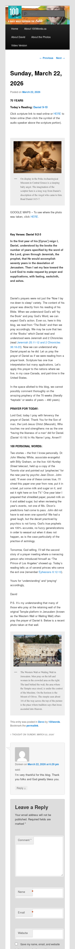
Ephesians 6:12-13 (50, 572)
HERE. (35, 217)
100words (54, 722)
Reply (21, 788)
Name (25, 891)
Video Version (19, 45)
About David (18, 37)
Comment (24, 840)
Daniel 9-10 (40, 107)
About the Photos (41, 37)
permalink (32, 725)
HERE (57, 114)
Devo (41, 722)
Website (23, 933)
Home (14, 28)
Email (25, 912)
